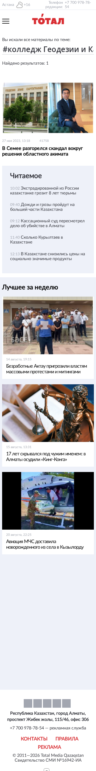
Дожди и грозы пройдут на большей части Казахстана (42, 207)
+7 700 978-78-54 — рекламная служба (48, 728)
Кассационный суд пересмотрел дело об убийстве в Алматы (47, 223)
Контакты (34, 739)
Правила (66, 739)
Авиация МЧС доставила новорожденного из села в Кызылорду (44, 544)
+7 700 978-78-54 (78, 5)
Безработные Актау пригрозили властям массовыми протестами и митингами (46, 369)
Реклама (49, 747)
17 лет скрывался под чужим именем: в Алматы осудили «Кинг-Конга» (46, 457)
